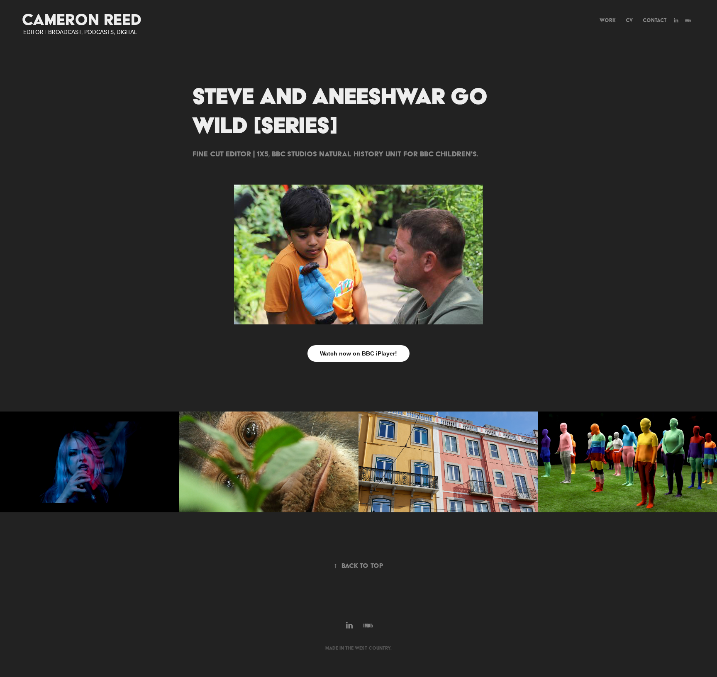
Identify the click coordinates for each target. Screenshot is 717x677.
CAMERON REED (82, 19)
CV (629, 20)
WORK (608, 20)
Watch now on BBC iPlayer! (358, 353)
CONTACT (654, 20)
